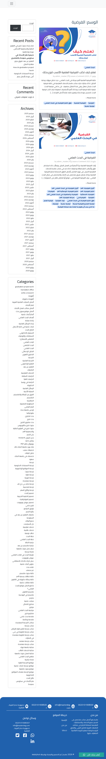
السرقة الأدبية (29, 391)
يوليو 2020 (30, 267)
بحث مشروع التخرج (27, 422)
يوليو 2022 (30, 212)
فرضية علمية (89, 106)
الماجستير (30, 397)
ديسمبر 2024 (29, 125)
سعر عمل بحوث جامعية (25, 548)
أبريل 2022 (30, 221)
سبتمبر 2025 (29, 113)
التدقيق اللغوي (28, 354)
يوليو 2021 (30, 249)
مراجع (31, 607)
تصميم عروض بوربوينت (25, 502)
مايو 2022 (30, 218)
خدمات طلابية (29, 530)
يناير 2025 (30, 122)
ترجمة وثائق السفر (27, 490)
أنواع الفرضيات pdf (87, 188)
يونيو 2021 (30, 252)
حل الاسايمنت (29, 524)
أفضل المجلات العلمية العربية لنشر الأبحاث (23, 303)
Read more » (91, 97)
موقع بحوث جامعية (26, 669)
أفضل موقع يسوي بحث (25, 311)
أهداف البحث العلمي (26, 317)
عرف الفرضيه (60, 200)
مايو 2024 (30, 147)
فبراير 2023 (30, 190)
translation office (27, 289)
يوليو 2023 (30, 175)
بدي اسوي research (26, 437)
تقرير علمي (29, 505)
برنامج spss (29, 440)
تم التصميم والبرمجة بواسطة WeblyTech (46, 754)
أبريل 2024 (30, 150)
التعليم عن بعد (28, 366)
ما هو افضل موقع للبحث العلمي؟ (24, 587)
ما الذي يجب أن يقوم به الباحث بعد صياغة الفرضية (76, 207)
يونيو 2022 (30, 215)
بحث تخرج (30, 419)
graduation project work (24, 286)
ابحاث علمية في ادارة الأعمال (23, 326)
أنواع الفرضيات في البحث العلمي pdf (65, 188)
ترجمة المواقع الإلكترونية (24, 468)
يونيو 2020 (30, 270)
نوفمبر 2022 (29, 199)
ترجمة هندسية (28, 487)
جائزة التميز (30, 511)
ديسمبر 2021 (29, 233)
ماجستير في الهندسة (26, 595)
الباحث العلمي (28, 342)
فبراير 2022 (30, 227)
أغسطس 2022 (28, 209)
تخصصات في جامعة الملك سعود (24, 458)
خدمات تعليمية (28, 527)
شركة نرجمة (29, 551)
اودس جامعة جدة (27, 410)
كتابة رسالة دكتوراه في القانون (22, 579)
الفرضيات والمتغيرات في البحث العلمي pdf (62, 194)
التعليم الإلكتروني (27, 363)
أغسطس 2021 (28, 246)
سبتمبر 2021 (29, 243)
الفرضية (91, 103)
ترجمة (31, 462)
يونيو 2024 (30, 144)
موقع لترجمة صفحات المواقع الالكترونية (23, 673)
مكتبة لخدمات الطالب (26, 650)
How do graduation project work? (23, 69)
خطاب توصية (29, 533)
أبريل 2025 (30, 116)
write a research (27, 292)
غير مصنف (30, 570)
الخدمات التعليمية (27, 373)
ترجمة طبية (30, 474)
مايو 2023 (30, 181)
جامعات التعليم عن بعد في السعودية (24, 516)
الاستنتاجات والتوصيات (26, 336)
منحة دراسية (29, 659)
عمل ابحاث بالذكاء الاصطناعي (23, 561)
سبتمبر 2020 (29, 261)
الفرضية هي (81, 197)
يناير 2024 (30, 159)
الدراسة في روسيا (27, 382)
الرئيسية (64, 720)
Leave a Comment (77, 76)
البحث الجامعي (28, 345)
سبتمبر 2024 (29, 135)
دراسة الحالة (29, 542)
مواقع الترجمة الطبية (26, 662)
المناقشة (30, 400)
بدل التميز (30, 434)
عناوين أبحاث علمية (27, 564)
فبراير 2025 (30, 119)
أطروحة (31, 296)
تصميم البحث (29, 493)
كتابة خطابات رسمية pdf (25, 576)
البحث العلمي (90, 67)
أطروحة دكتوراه (28, 299)
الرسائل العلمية (28, 388)
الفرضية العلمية (80, 103)
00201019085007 (85, 706)
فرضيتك (55, 203)
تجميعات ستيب (28, 450)
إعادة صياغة (29, 320)
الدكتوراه (30, 385)
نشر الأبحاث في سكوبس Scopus (25, 683)
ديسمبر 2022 (29, 196)
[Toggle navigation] (11, 3)
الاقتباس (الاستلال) (27, 339)
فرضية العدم (48, 200)
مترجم (31, 598)
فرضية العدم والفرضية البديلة (83, 203)
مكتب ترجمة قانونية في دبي (23, 632)
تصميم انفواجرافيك (27, 499)
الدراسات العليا (29, 379)
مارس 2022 (29, 224)
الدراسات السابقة (28, 376)
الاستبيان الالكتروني (27, 333)
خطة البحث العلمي (27, 539)
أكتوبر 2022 (29, 202)
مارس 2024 (29, 153)
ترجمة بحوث (29, 471)
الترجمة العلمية (28, 360)
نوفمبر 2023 (29, 165)
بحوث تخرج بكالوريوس (26, 425)
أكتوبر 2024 (29, 132)
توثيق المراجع (29, 508)
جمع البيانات (29, 521)
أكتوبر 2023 (29, 169)
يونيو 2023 (30, 178)
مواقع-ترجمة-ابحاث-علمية (24, 665)
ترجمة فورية (29, 477)
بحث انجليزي (29, 416)
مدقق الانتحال (28, 604)
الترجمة (31, 357)
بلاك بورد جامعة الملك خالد (24, 447)
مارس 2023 (29, 187)
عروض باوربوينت (28, 558)
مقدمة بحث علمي (27, 616)
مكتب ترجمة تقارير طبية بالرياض (22, 628)
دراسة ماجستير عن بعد (25, 545)
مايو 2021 (30, 255)
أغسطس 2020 (28, 264)
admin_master (61, 76)
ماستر (65, 754)
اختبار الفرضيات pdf (87, 191)
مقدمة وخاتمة (28, 619)
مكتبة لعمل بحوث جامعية (24, 653)
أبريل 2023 (30, 184)
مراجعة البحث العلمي (26, 610)
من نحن (64, 725)
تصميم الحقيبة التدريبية (25, 496)
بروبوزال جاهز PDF (27, 444)
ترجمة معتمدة (28, 480)
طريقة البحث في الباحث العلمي (22, 554)
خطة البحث (30, 536)
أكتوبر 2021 (29, 239)
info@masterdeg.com (62, 706)
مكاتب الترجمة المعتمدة (25, 622)
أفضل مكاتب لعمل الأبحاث (24, 308)
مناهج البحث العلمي (26, 656)
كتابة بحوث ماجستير (27, 573)
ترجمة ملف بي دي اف (25, 484)
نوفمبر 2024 (29, 128)
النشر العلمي (29, 407)
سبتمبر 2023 (29, 172)
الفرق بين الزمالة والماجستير (24, 394)
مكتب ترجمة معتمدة (26, 644)
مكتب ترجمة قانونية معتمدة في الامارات (23, 636)
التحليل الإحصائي (28, 351)
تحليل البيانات (29, 453)
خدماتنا (64, 730)
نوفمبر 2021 (29, 236)
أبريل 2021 (30, 258)
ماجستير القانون (28, 591)
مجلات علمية (29, 601)
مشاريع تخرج (29, 613)
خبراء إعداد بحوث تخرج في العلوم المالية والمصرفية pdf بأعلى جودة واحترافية (22, 49)
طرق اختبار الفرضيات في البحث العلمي (57, 103)
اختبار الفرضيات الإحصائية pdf (67, 191)
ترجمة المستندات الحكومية (24, 465)
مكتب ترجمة (29, 625)
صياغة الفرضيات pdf (67, 197)
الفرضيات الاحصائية (87, 194)
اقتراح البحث (29, 329)
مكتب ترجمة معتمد (26, 641)
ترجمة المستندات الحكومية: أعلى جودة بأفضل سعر (24, 75)
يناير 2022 (30, 230)
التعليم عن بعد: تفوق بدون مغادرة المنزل (24, 62)
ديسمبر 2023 (29, 162)
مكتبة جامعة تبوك (27, 647)
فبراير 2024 (30, 156)
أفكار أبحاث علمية (27, 314)
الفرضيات (51, 191)
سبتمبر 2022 (29, 206)
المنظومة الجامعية (27, 403)
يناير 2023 (30, 193)
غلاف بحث (30, 567)
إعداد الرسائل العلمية (26, 323)
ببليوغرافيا (30, 413)
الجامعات (30, 370)
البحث (31, 23)
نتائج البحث (30, 678)
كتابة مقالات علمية (27, 582)
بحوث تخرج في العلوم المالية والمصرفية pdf (23, 430)
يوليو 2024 (30, 141)
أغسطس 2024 (28, 138)
